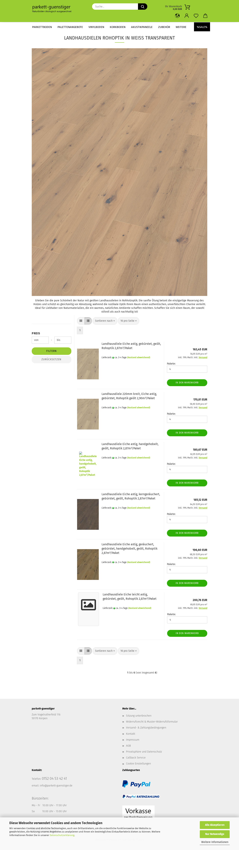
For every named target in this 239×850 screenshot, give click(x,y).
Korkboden (117, 27)
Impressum (132, 739)
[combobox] (105, 321)
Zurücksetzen (51, 359)
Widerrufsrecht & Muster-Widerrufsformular (152, 721)
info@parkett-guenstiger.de (56, 785)
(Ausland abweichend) (138, 357)
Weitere (181, 27)
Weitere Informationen (214, 842)
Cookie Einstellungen (138, 763)
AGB (128, 745)
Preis (36, 333)
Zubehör (164, 27)
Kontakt (130, 733)
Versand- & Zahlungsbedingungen (146, 727)
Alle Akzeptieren (214, 825)
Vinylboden (96, 27)
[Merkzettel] (196, 15)
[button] (177, 15)
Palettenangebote (70, 27)
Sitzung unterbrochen (138, 715)
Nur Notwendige (214, 834)
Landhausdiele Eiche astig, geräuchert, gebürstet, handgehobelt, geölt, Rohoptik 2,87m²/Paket (129, 549)
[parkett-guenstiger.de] (53, 9)
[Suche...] (142, 6)
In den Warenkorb (187, 382)
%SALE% (202, 27)
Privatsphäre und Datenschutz (144, 751)
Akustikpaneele (142, 27)
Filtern (51, 351)
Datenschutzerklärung (62, 835)
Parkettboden (42, 27)
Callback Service (136, 757)
